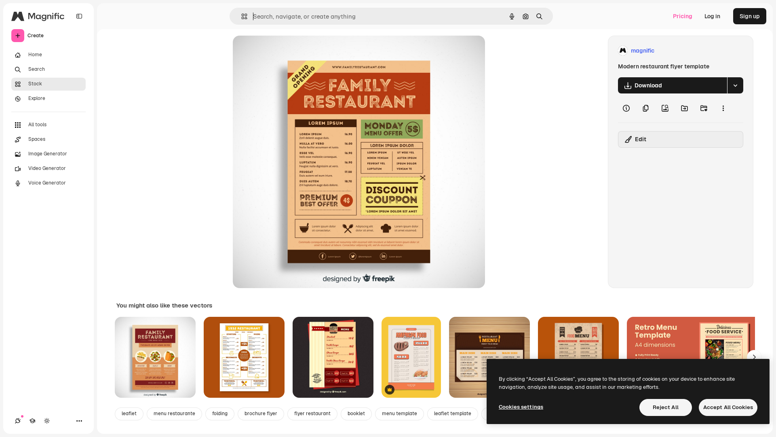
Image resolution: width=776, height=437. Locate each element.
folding (220, 413)
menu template (399, 413)
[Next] (754, 357)
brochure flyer (261, 413)
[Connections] (17, 420)
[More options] (723, 108)
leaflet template (452, 413)
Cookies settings (521, 406)
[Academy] (32, 420)
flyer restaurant (312, 413)
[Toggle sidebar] (79, 16)
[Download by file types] (735, 85)
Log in (712, 16)
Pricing (682, 16)
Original (284, 51)
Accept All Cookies (728, 407)
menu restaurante (174, 413)
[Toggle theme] (46, 420)
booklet (356, 413)
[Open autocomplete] (241, 16)
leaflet (129, 413)
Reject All (666, 407)
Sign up (750, 16)
